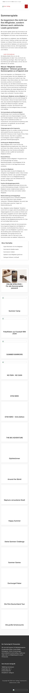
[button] (25, 2)
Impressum (23, 680)
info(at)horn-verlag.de (17, 1)
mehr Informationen (9, 54)
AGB (18, 682)
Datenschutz (12, 682)
